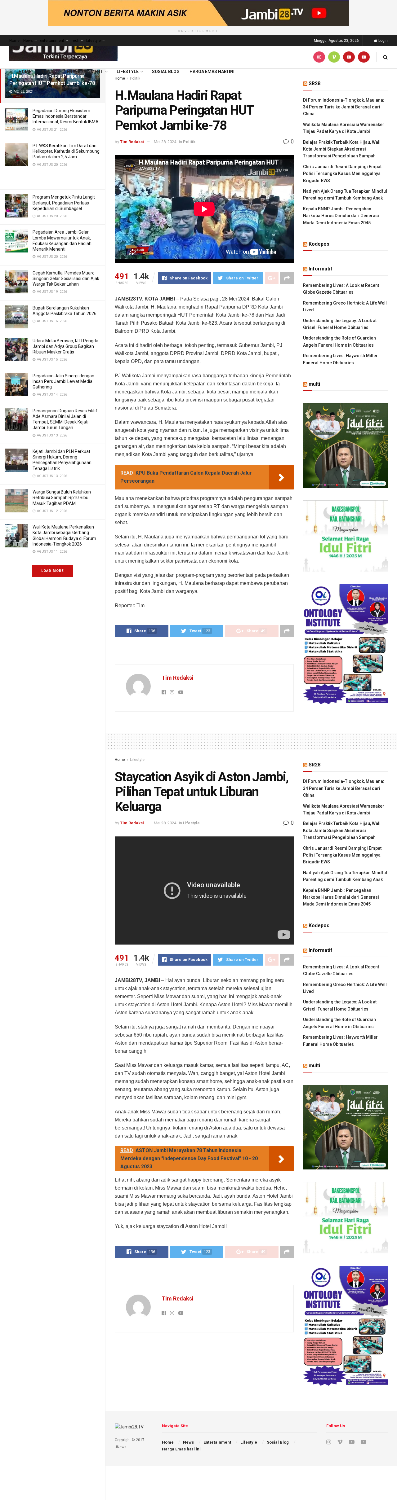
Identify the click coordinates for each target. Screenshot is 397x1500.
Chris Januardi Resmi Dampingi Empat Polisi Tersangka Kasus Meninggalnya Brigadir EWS (342, 173)
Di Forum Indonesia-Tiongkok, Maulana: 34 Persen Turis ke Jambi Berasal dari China (343, 107)
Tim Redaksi (132, 141)
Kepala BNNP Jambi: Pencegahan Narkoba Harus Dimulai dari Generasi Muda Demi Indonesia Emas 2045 (341, 215)
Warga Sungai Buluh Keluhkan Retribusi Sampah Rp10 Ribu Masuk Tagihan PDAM (62, 497)
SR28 (314, 83)
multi (314, 384)
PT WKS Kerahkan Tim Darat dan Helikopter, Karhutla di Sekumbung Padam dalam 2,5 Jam (66, 151)
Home (14, 40)
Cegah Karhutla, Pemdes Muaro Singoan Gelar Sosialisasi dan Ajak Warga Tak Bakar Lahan (66, 278)
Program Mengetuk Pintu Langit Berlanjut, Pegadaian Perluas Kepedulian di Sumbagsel (64, 203)
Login (382, 40)
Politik (189, 141)
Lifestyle (93, 40)
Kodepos (319, 244)
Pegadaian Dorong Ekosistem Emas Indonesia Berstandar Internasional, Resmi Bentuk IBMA (66, 116)
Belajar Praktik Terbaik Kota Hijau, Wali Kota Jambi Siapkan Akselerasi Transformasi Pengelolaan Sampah (342, 149)
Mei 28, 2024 (165, 141)
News (28, 40)
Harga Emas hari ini (212, 71)
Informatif (320, 269)
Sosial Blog (166, 71)
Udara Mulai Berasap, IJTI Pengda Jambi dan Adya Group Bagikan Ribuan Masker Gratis (65, 346)
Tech (75, 40)
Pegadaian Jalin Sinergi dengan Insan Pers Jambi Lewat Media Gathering (63, 381)
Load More (52, 571)
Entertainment (52, 40)
